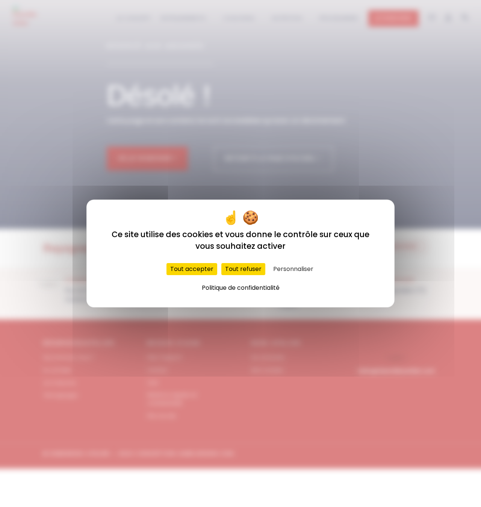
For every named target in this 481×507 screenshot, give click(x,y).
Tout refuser (243, 269)
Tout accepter (191, 269)
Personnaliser (293, 269)
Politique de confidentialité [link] (241, 287)
